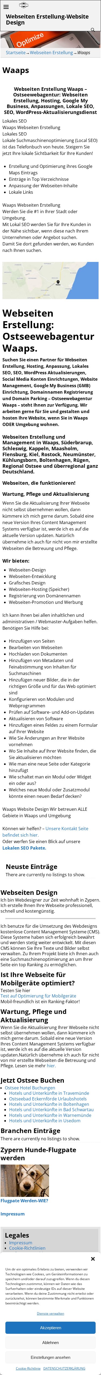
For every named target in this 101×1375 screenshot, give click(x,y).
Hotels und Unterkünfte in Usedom (45, 1121)
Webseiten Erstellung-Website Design (47, 19)
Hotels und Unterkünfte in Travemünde (49, 1093)
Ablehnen (50, 1342)
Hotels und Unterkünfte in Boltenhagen (49, 1104)
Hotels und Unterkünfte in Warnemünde (50, 1115)
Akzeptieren (50, 1327)
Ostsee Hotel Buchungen (30, 1088)
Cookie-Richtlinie (28, 1368)
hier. (51, 1066)
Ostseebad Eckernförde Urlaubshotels (48, 1099)
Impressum (20, 1243)
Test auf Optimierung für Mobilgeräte (38, 996)
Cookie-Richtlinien (27, 1248)
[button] (93, 1259)
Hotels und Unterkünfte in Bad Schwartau (51, 1110)
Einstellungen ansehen (50, 1357)
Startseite (16, 53)
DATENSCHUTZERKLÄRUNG (64, 1368)
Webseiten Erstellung (51, 53)
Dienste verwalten (50, 1313)
